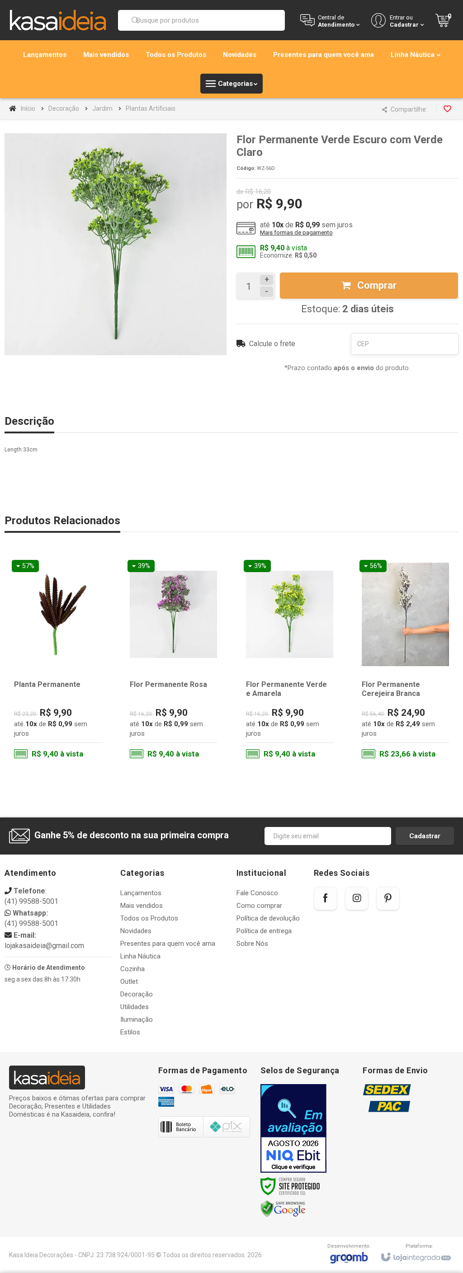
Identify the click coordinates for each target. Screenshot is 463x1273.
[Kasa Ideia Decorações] (58, 20)
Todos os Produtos (149, 918)
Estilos (130, 1032)
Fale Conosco (257, 893)
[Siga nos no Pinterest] (388, 898)
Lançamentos (140, 893)
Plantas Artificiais (150, 108)
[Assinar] (425, 836)
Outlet (129, 981)
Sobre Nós (252, 943)
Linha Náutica (140, 956)
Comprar (376, 285)
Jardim (102, 108)
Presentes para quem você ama (167, 943)
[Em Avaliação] (293, 1128)
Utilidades (134, 1007)
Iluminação (136, 1019)
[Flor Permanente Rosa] (173, 661)
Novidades (135, 931)
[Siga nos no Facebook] (325, 898)
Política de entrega (264, 931)
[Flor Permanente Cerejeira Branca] (405, 661)
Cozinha (132, 969)
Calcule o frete (272, 343)
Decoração (63, 108)
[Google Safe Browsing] (283, 1208)
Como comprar (259, 906)
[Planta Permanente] (57, 661)
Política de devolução (268, 918)
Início (28, 108)
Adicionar (73, 727)
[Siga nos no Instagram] (357, 898)
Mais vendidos (141, 906)
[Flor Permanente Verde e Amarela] (289, 661)
